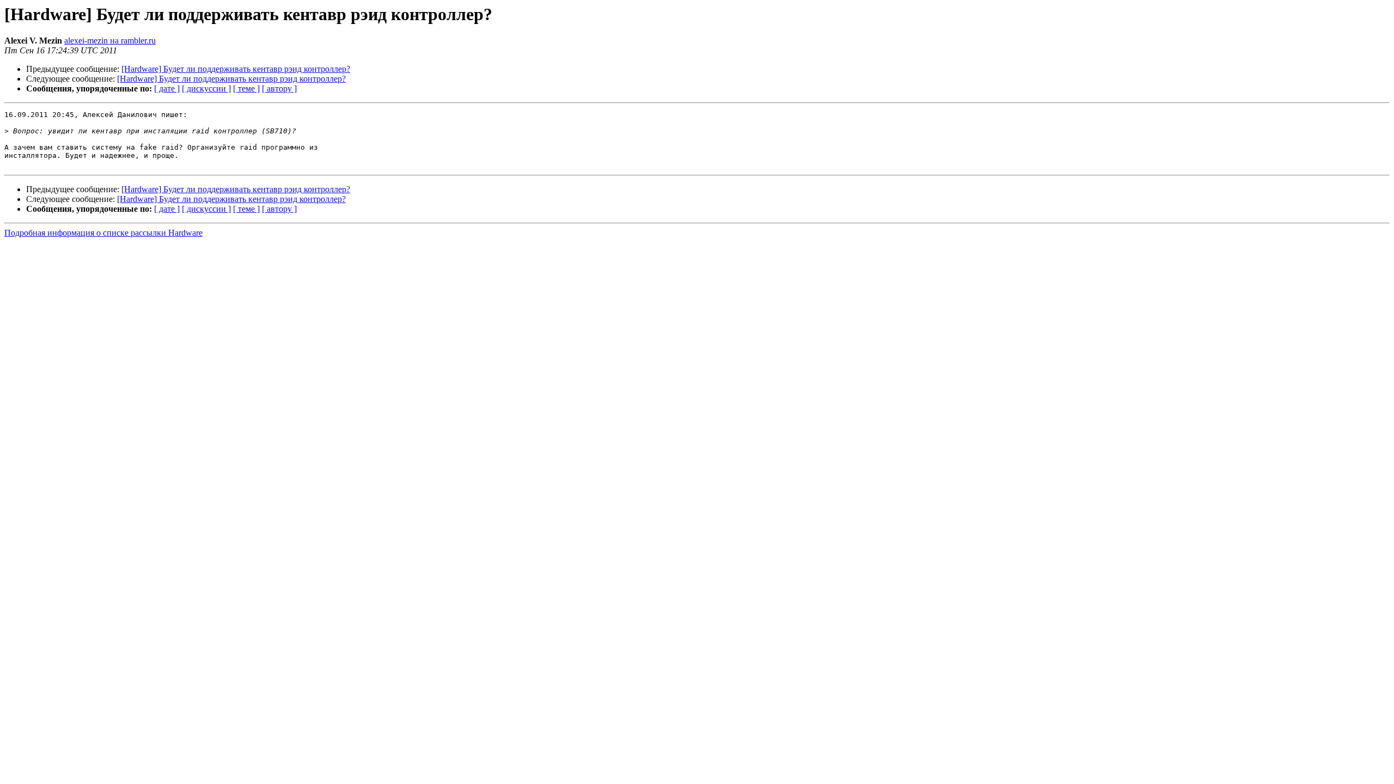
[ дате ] (167, 88)
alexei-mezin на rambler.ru (110, 40)
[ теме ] (246, 88)
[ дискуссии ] (206, 88)
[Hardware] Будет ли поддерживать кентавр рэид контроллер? (235, 69)
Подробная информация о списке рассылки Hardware (103, 232)
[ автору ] (279, 88)
